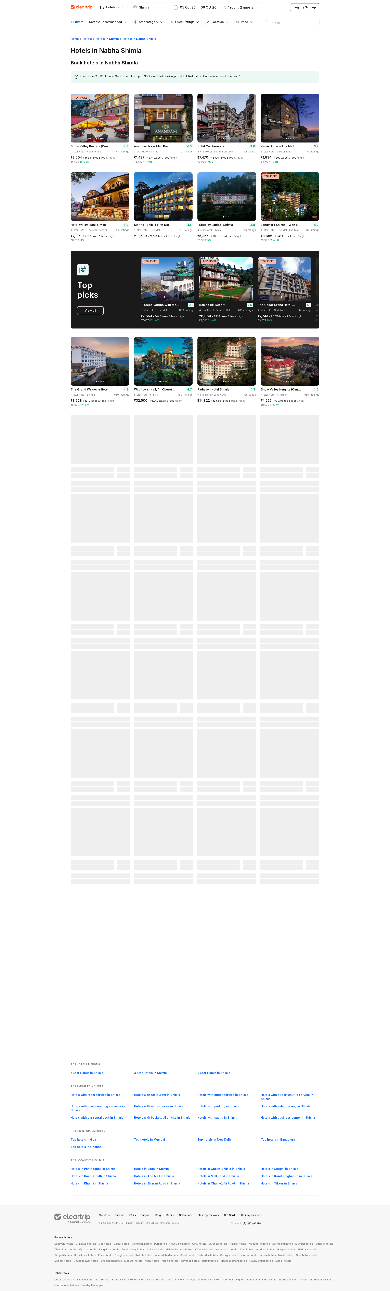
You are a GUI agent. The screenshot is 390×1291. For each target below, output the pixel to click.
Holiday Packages (92, 1285)
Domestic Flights (233, 1279)
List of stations (176, 1279)
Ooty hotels (199, 1243)
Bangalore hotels (109, 1249)
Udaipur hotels (324, 1243)
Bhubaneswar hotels (86, 1260)
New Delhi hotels (179, 1243)
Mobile (170, 1215)
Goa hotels (105, 1243)
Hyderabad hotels (226, 1249)
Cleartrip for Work (208, 1215)
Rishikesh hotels (142, 1243)
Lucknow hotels (247, 1255)
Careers (120, 1215)
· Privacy (129, 1223)
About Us (104, 1215)
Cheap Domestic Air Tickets (204, 1279)
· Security (139, 1223)
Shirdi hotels (187, 1255)
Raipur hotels (210, 1260)
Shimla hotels (155, 1249)
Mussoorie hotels (259, 1243)
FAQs (132, 1215)
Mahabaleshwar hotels (179, 1249)
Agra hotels (247, 1249)
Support (146, 1215)
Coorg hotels (228, 1255)
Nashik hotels (170, 1260)
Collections (186, 1215)
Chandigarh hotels (65, 1249)
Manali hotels (283, 1260)
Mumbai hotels (304, 1243)
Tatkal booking (156, 1279)
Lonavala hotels (63, 1243)
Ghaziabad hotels (111, 1260)
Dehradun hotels (208, 1255)
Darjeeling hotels (282, 1243)
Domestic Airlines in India (261, 1279)
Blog (158, 1215)
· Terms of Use (151, 1223)
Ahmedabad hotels (166, 1255)
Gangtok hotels (124, 1255)
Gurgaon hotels (286, 1249)
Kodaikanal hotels (85, 1255)
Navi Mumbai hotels (261, 1260)
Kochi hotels (152, 1260)
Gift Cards (230, 1215)
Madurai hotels (133, 1260)
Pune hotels (105, 1255)
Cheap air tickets (64, 1279)
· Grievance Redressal (169, 1223)
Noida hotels (286, 1255)
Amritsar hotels (265, 1249)
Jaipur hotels (122, 1243)
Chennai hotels (204, 1249)
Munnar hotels (63, 1260)
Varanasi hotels (218, 1243)
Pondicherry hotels (133, 1249)
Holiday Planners (251, 1215)
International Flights (321, 1279)
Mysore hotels (87, 1249)
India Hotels (102, 1279)
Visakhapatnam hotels (233, 1260)
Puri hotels (160, 1243)
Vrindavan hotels (86, 1243)
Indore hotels (268, 1255)
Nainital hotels (238, 1243)
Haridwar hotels (307, 1249)
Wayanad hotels (190, 1260)
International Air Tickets (293, 1279)
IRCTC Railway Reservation (128, 1279)
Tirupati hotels (63, 1255)
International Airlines (66, 1285)
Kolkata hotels (144, 1255)
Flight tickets (84, 1279)
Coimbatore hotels (307, 1255)
